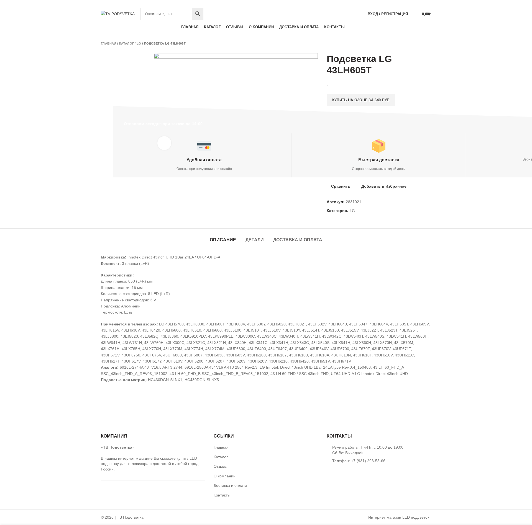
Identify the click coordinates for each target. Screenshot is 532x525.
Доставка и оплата (297, 239)
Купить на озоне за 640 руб (361, 100)
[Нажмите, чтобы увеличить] (164, 143)
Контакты (222, 495)
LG (139, 43)
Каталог (126, 43)
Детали (254, 239)
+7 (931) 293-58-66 (266, 4)
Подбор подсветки (410, 4)
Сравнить (340, 186)
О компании (225, 476)
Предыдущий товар (417, 43)
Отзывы (220, 466)
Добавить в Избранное (383, 186)
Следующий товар (428, 43)
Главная (108, 43)
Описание (223, 239)
